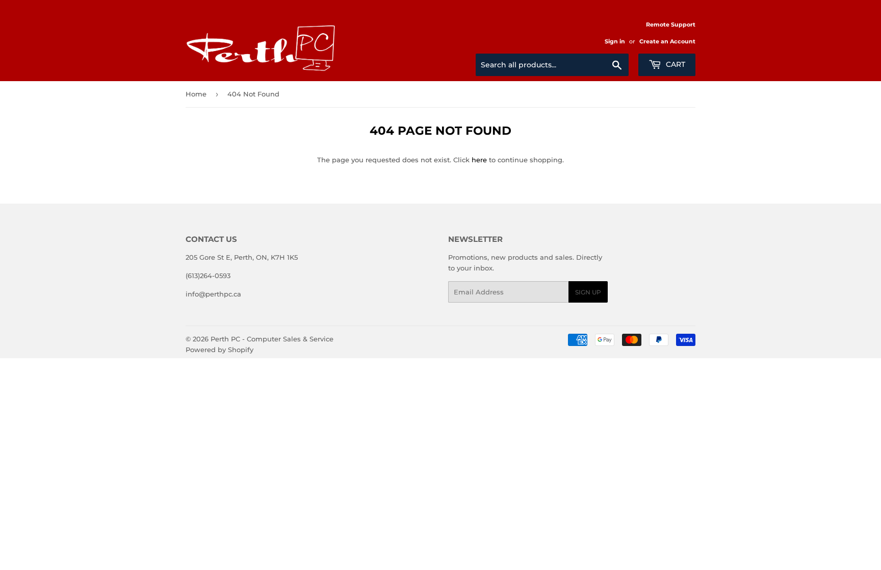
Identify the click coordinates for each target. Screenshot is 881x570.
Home (196, 94)
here (479, 160)
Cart (674, 64)
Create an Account (667, 41)
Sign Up (588, 292)
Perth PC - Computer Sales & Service (272, 339)
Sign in (615, 41)
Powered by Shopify (219, 349)
